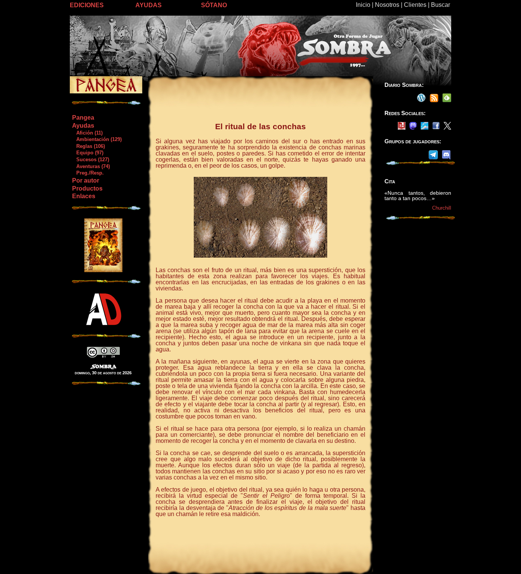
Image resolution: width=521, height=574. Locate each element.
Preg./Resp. (88, 173)
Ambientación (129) (97, 139)
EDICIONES (87, 5)
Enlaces (83, 196)
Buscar (440, 5)
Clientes (415, 5)
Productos (87, 188)
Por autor (85, 180)
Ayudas (83, 125)
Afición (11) (87, 133)
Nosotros (387, 5)
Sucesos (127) (90, 159)
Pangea (83, 117)
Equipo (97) (87, 153)
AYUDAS (148, 5)
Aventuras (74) (91, 166)
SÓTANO (214, 5)
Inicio (363, 5)
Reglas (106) (88, 146)
